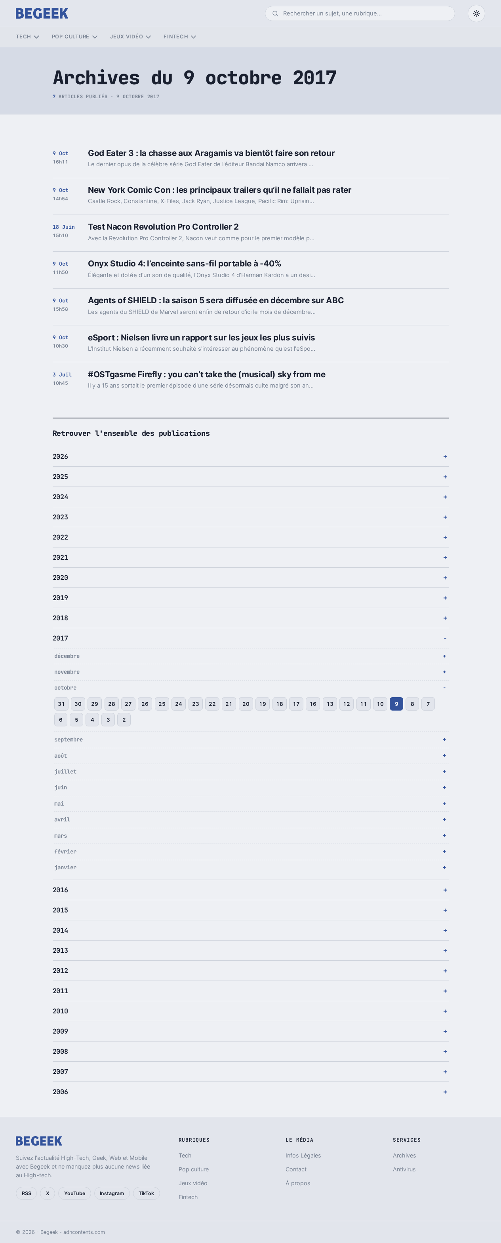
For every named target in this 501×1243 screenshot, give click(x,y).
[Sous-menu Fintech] (193, 37)
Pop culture (71, 37)
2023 (60, 517)
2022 (60, 537)
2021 (60, 557)
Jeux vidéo (126, 37)
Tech (23, 37)
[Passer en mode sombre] (476, 13)
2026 (60, 456)
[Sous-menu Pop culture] (94, 37)
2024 (60, 496)
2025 (60, 476)
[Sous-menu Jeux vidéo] (148, 37)
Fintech (176, 37)
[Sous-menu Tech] (36, 37)
